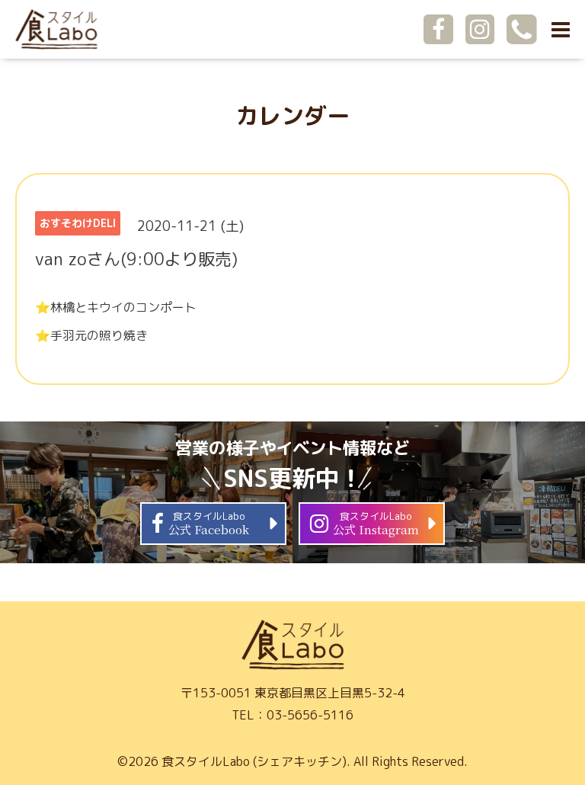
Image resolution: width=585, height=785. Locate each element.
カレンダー (292, 116)
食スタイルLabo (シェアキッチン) (254, 761)
